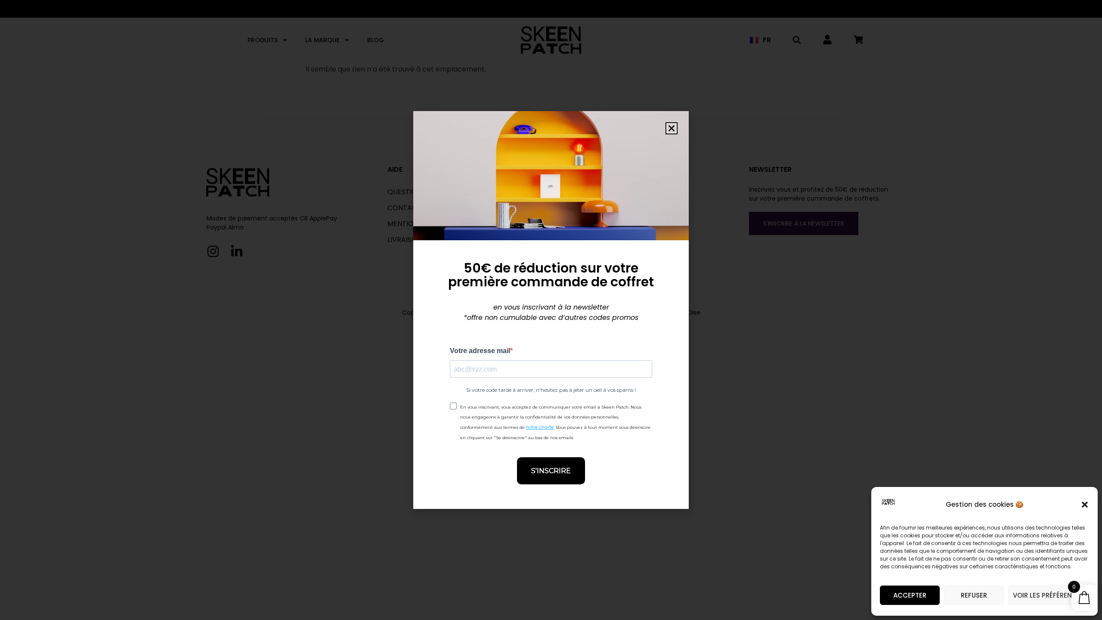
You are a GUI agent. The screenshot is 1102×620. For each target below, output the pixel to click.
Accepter (909, 595)
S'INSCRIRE (551, 471)
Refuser (974, 595)
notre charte (540, 427)
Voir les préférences (1048, 595)
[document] (551, 310)
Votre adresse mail (480, 350)
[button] (1084, 504)
